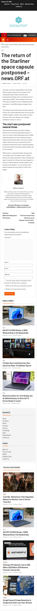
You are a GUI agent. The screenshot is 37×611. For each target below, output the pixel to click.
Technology (6, 430)
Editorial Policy (29, 4)
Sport (4, 433)
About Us (6, 4)
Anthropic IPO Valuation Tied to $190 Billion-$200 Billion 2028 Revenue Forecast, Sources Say (16, 567)
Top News (6, 421)
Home (4, 418)
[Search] (34, 39)
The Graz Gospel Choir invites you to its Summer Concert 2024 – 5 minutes (26, 218)
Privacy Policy (15, 4)
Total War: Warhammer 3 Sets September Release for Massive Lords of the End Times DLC (18, 499)
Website (6, 274)
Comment (7, 237)
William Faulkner (7, 83)
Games (4, 494)
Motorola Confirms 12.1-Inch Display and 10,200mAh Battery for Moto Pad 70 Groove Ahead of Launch (18, 398)
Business (5, 562)
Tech (2, 50)
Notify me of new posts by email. (16, 289)
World (4, 423)
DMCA (22, 4)
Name (6, 262)
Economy (5, 426)
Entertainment (7, 435)
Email (6, 268)
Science (5, 428)
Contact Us (19, 6)
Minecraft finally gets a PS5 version (10, 215)
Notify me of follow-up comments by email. (19, 286)
